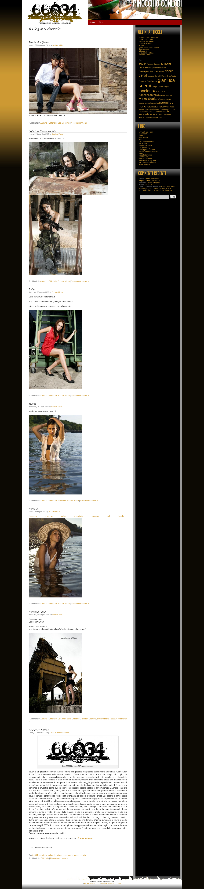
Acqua (141, 181)
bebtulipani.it (143, 138)
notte (161, 106)
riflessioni (149, 109)
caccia (143, 67)
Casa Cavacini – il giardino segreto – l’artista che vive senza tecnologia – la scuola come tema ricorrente (157, 188)
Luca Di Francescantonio (59, 733)
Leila (32, 289)
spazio (83, 855)
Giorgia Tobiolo (157, 87)
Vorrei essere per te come (149, 47)
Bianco (141, 140)
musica (156, 103)
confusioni (162, 67)
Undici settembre (145, 43)
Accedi (86, 883)
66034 (35, 855)
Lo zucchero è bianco (147, 53)
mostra (168, 99)
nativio (155, 107)
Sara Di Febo (154, 112)
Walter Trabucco (159, 117)
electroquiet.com (145, 143)
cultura (51, 855)
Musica (141, 45)
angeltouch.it (143, 134)
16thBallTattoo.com (146, 132)
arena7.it (142, 136)
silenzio (169, 111)
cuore (155, 71)
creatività (43, 855)
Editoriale (52, 123)
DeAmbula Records (146, 141)
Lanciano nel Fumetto (147, 149)
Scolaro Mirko (57, 45)
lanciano (58, 855)
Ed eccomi (143, 51)
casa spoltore (152, 67)
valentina (149, 117)
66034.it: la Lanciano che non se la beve (55, 12)
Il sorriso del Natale (146, 41)
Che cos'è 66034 (39, 730)
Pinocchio (149, 184)
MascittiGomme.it (145, 155)
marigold (162, 95)
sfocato (162, 112)
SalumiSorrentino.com (147, 162)
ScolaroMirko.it (144, 164)
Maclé (141, 153)
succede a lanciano (151, 114)
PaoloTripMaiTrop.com (147, 161)
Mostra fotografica (146, 103)
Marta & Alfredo (38, 42)
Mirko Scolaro (149, 98)
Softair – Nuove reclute (42, 131)
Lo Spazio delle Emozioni (69, 719)
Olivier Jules (169, 107)
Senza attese (144, 49)
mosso (162, 99)
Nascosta (62, 501)
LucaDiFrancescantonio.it (148, 151)
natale (150, 106)
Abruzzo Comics (145, 55)
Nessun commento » (80, 123)
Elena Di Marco (160, 76)
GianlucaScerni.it (145, 145)
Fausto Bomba (146, 81)
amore (166, 63)
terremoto (167, 115)
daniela (161, 72)
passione (67, 855)
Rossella (34, 508)
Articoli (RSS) (95, 883)
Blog (101, 22)
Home (92, 22)
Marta (32, 404)
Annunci (43, 123)
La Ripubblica (144, 147)
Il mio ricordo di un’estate (148, 37)
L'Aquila (166, 87)
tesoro (142, 117)
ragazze (142, 109)
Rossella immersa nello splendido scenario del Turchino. (78, 516)
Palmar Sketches (145, 159)
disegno (151, 76)
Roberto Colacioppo (160, 109)
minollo (169, 95)
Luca (156, 91)
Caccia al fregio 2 (153, 182)
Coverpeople (145, 71)
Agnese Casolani (153, 64)
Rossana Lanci (37, 611)
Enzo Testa (171, 76)
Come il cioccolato (146, 39)
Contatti (118, 883)
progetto (75, 855)
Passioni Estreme (88, 719)
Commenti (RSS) (107, 883)
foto (155, 81)
